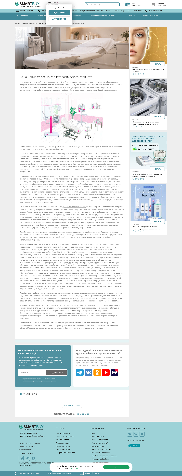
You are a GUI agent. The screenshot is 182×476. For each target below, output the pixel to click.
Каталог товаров (27, 11)
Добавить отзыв (72, 405)
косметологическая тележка (55, 164)
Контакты (138, 11)
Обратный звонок (156, 11)
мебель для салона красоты (50, 146)
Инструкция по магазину (60, 473)
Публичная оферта (63, 443)
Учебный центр (92, 473)
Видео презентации (150, 15)
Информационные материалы (103, 15)
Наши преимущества (99, 440)
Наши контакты (97, 436)
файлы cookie (74, 468)
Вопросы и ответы (63, 446)
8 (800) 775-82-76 (25, 436)
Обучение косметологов (101, 449)
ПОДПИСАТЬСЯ (56, 372)
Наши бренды (22, 15)
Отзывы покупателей (99, 443)
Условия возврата (62, 440)
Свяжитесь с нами (63, 449)
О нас (108, 11)
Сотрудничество (74, 15)
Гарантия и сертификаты (65, 436)
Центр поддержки (63, 433)
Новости (73, 11)
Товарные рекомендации (65, 452)
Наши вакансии (97, 446)
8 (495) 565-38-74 (25, 433)
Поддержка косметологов (91, 11)
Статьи (132, 15)
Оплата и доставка (122, 11)
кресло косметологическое (74, 207)
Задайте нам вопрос (30, 473)
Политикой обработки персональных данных (39, 381)
